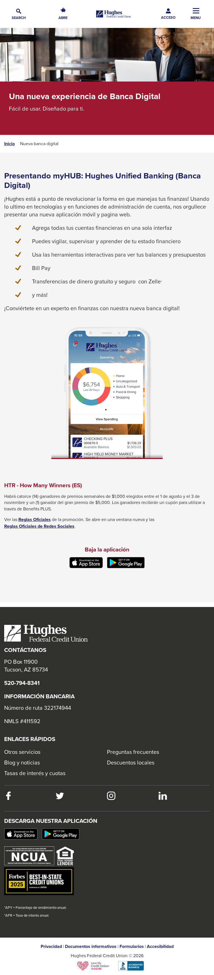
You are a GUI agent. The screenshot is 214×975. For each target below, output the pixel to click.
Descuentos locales (130, 762)
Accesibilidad (160, 946)
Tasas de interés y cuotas (34, 773)
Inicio (9, 144)
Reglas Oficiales (34, 520)
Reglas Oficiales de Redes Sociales (39, 526)
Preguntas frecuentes (133, 752)
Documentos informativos (90, 946)
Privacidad (51, 946)
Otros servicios (22, 752)
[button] (19, 14)
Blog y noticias (22, 762)
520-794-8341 (22, 683)
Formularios (132, 946)
